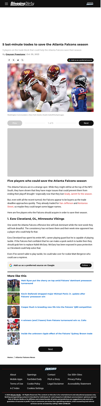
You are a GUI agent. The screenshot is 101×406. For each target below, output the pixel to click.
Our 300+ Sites (75, 374)
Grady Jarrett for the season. (78, 194)
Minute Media (15, 395)
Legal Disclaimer (56, 383)
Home (10, 357)
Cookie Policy (33, 383)
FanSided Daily (34, 379)
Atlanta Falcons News (25, 357)
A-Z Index (14, 388)
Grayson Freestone (15, 54)
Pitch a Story (54, 379)
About (13, 374)
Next (86, 123)
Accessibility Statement (79, 383)
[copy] (22, 60)
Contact (51, 374)
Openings (31, 374)
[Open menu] (6, 3)
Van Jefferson (66, 203)
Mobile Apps (16, 379)
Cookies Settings (35, 388)
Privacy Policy (74, 379)
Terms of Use (16, 383)
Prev (15, 123)
